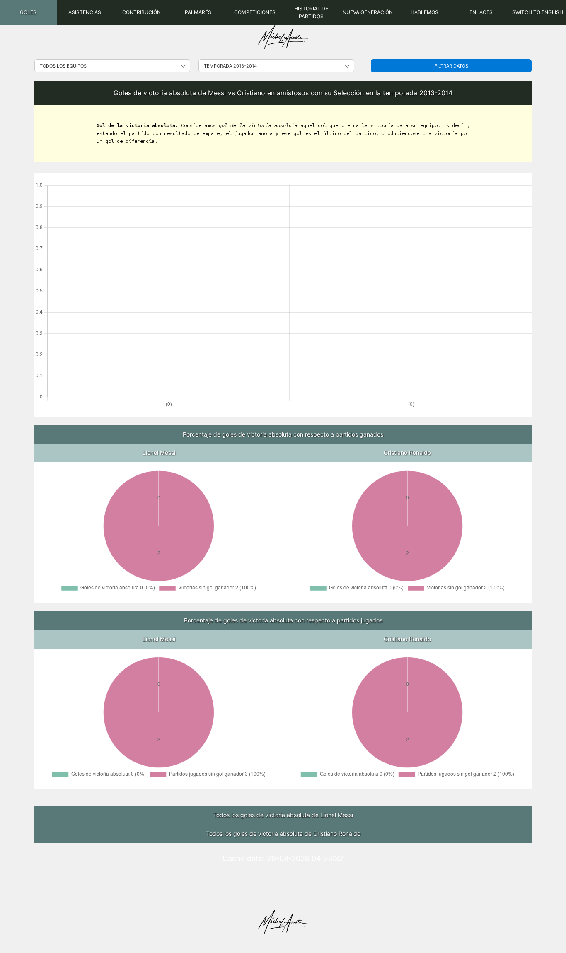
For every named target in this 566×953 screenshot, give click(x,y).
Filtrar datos (451, 66)
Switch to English (537, 12)
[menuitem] (28, 12)
